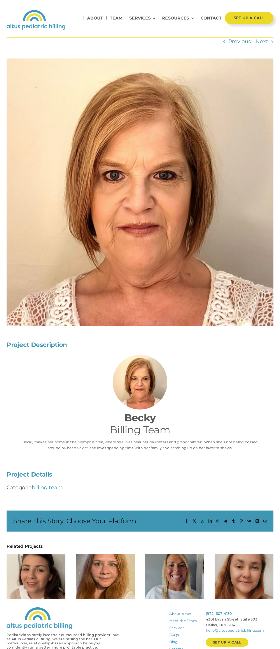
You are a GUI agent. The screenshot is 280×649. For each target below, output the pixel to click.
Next (262, 41)
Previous (239, 41)
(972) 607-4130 (219, 614)
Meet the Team (183, 621)
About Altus (180, 614)
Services (176, 628)
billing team (47, 487)
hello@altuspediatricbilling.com (235, 630)
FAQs (174, 635)
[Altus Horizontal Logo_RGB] (36, 12)
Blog (173, 642)
